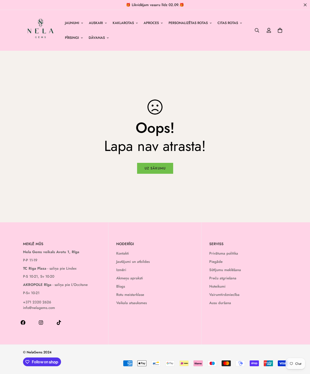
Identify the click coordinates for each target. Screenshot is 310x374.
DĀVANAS (97, 37)
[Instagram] (41, 322)
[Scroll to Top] (300, 347)
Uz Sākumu (155, 168)
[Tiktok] (59, 322)
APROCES (151, 22)
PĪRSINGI (72, 37)
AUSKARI (96, 22)
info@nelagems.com (39, 307)
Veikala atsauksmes (131, 303)
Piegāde (216, 261)
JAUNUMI (72, 22)
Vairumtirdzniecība (224, 294)
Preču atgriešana (222, 278)
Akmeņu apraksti (129, 278)
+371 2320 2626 (37, 302)
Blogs (120, 286)
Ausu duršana (220, 303)
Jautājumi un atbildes (133, 261)
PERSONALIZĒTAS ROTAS (188, 22)
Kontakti (122, 253)
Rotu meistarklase (130, 294)
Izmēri (121, 270)
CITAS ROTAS (227, 22)
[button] (280, 30)
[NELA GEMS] (40, 30)
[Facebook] (23, 322)
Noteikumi (217, 286)
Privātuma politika (223, 253)
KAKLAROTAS (123, 22)
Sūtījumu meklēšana (225, 270)
